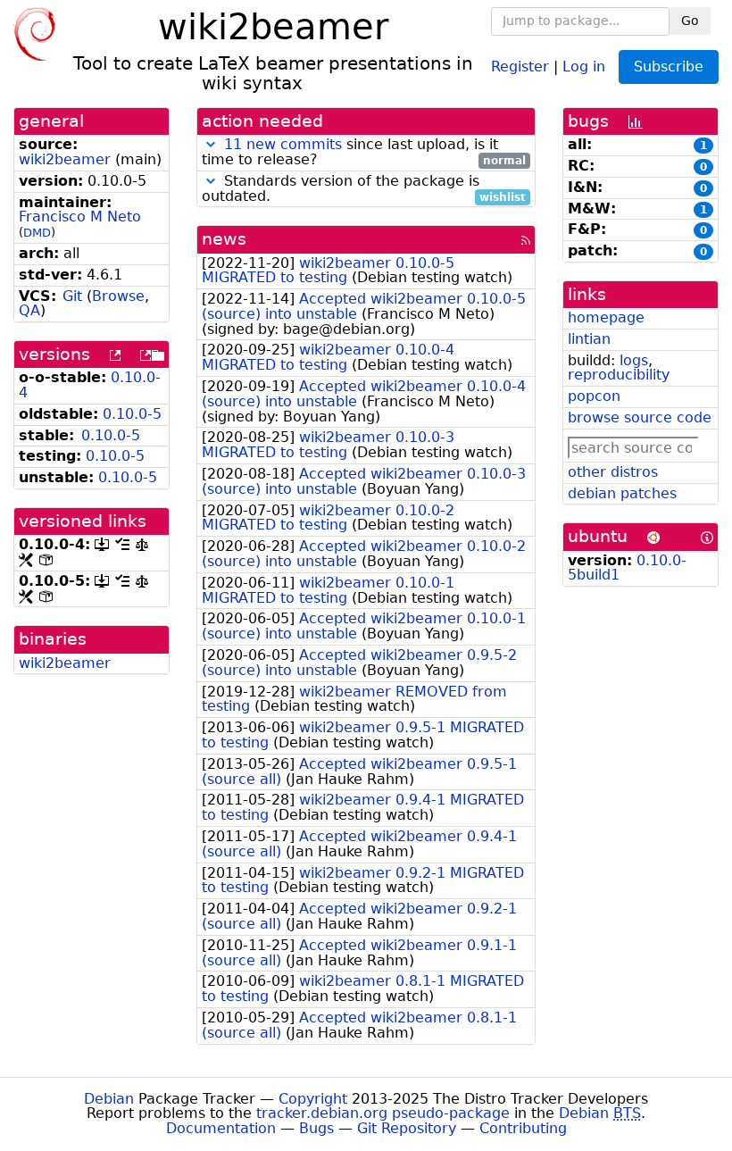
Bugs (316, 1128)
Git (72, 296)
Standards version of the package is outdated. (364, 189)
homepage (606, 317)
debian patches (622, 493)
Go (690, 20)
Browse (118, 296)
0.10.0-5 (132, 413)
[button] (210, 144)
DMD (37, 232)
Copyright (313, 1098)
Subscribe (668, 66)
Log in (583, 65)
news (224, 239)
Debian (109, 1098)
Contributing (523, 1128)
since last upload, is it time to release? (364, 153)
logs (634, 360)
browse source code (639, 417)
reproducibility (619, 374)
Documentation (221, 1128)
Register (520, 65)
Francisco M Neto (80, 216)
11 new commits (283, 144)
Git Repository (406, 1128)
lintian (589, 338)
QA (29, 310)
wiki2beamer (65, 159)
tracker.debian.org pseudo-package (383, 1113)
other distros (613, 471)
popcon (594, 396)
